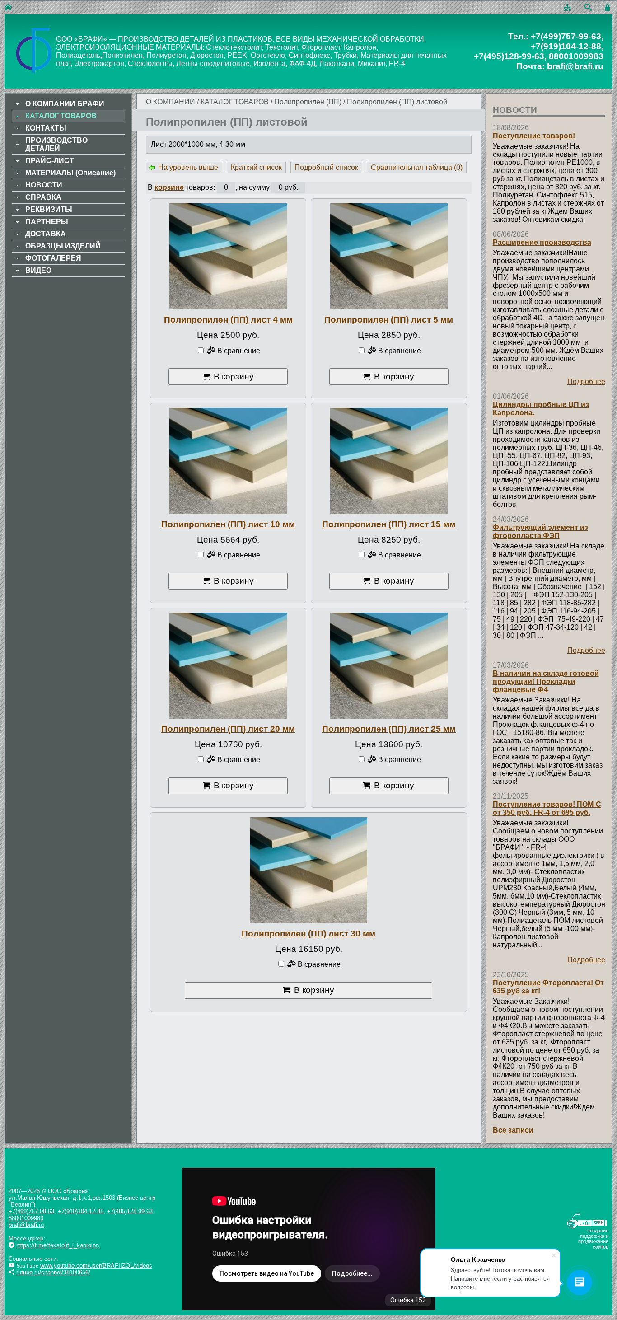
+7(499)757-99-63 (31, 1211)
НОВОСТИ (43, 185)
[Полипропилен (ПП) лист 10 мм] (228, 461)
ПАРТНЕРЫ (46, 221)
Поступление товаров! (534, 136)
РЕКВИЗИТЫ (48, 209)
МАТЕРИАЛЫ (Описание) (70, 173)
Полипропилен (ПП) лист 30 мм (308, 933)
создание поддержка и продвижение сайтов (593, 1239)
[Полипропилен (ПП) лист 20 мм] (228, 666)
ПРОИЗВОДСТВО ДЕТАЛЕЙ (56, 144)
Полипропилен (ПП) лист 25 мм (389, 729)
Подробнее (586, 381)
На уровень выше (188, 167)
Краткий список (256, 167)
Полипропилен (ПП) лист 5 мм (388, 319)
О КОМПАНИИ (170, 102)
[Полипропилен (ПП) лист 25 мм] (388, 666)
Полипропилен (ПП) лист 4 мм (228, 319)
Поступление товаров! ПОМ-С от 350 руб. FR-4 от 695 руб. (547, 808)
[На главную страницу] (8, 8)
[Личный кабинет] (608, 8)
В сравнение (237, 351)
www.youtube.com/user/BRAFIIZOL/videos (96, 1265)
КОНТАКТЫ (45, 128)
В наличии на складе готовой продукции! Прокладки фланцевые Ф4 (546, 681)
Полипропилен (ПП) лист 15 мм (389, 524)
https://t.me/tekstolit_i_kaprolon (57, 1245)
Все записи (513, 1130)
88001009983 (26, 1218)
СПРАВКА (43, 197)
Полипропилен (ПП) (307, 102)
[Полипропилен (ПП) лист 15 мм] (388, 461)
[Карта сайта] (567, 8)
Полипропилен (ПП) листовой (397, 102)
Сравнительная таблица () (417, 167)
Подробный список (326, 167)
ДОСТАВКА (45, 234)
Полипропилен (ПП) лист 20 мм (228, 729)
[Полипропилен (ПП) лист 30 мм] (308, 870)
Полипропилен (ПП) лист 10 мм (228, 524)
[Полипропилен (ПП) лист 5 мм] (388, 256)
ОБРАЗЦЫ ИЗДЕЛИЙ (63, 246)
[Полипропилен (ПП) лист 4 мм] (228, 256)
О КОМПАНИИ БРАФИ (64, 104)
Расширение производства (542, 242)
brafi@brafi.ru (575, 66)
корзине (169, 187)
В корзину (234, 376)
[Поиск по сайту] (588, 8)
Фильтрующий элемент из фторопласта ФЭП (540, 531)
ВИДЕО (38, 270)
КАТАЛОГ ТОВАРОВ (236, 102)
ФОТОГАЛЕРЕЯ (53, 258)
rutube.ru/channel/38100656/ (53, 1272)
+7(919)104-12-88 (80, 1211)
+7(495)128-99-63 (130, 1211)
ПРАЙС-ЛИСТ (49, 160)
